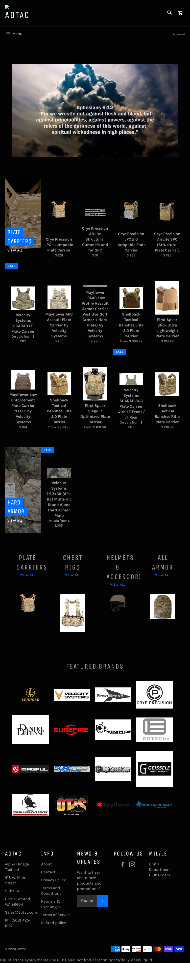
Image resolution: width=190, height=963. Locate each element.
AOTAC (21, 949)
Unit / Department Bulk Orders (160, 869)
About (46, 864)
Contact (48, 872)
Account (179, 34)
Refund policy (53, 922)
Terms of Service (56, 914)
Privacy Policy (53, 880)
